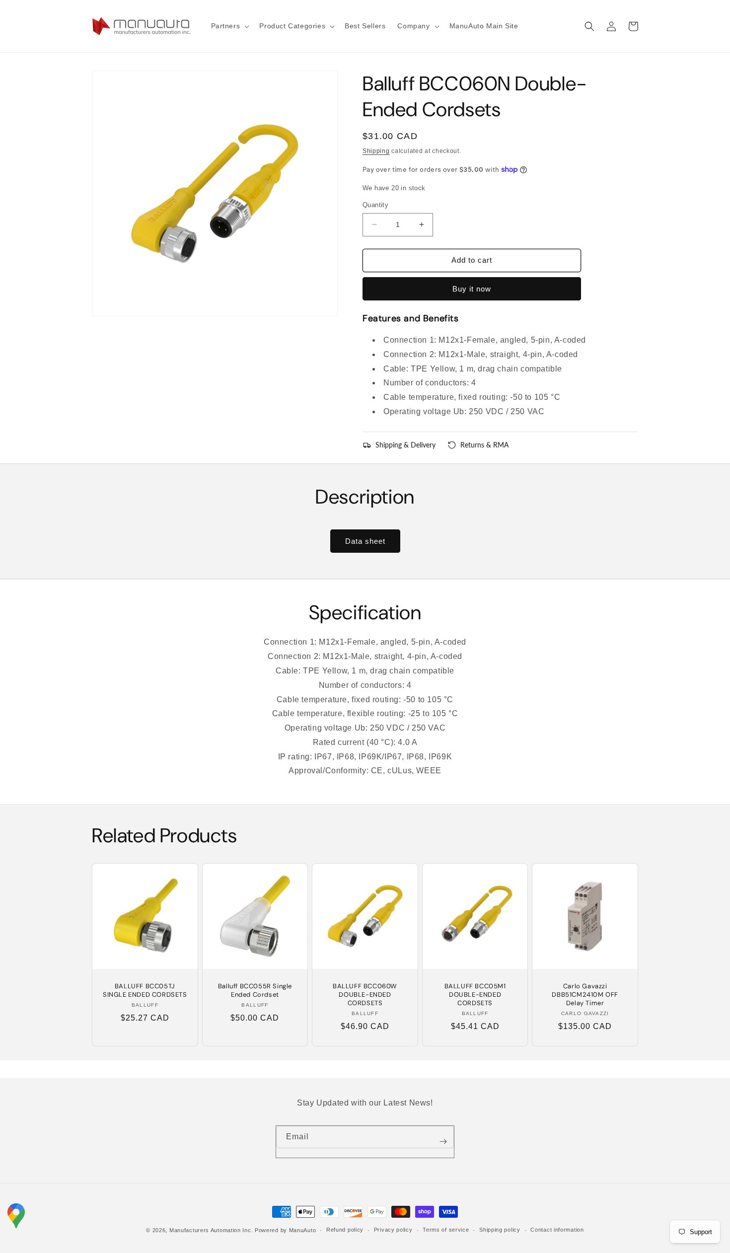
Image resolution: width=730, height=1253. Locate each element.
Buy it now (471, 289)
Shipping (376, 150)
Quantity (375, 205)
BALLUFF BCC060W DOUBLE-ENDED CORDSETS (365, 994)
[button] (229, 25)
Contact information (557, 1230)
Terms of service (446, 1230)
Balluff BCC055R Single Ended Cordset (255, 990)
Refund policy (345, 1230)
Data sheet (365, 541)
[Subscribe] (443, 1141)
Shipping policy (499, 1230)
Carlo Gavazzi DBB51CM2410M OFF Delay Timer (585, 994)
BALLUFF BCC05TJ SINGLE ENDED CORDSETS (145, 990)
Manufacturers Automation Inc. (211, 1230)
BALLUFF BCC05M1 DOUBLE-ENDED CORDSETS (475, 994)
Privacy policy (393, 1230)
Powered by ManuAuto (285, 1230)
